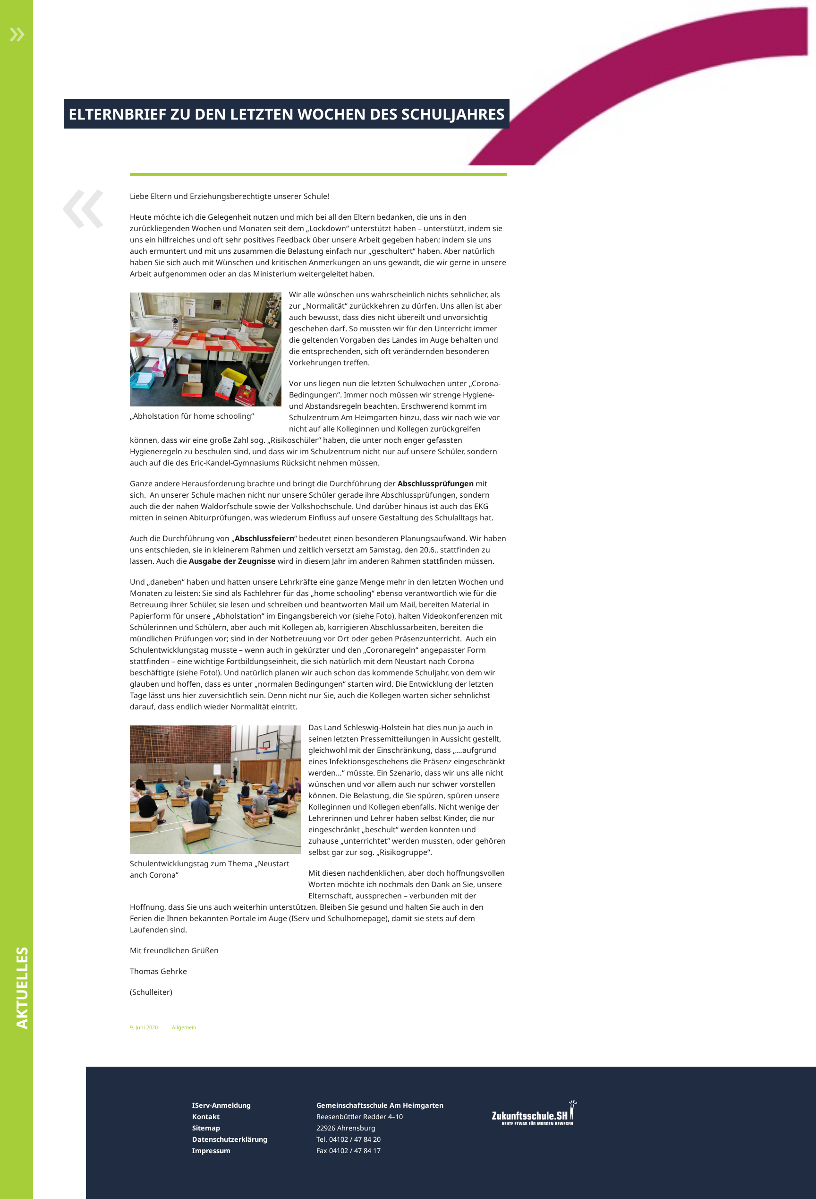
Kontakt (206, 1116)
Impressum (211, 1150)
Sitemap (206, 1127)
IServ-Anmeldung (221, 1105)
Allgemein (184, 1027)
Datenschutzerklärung (229, 1139)
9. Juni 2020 (144, 1027)
